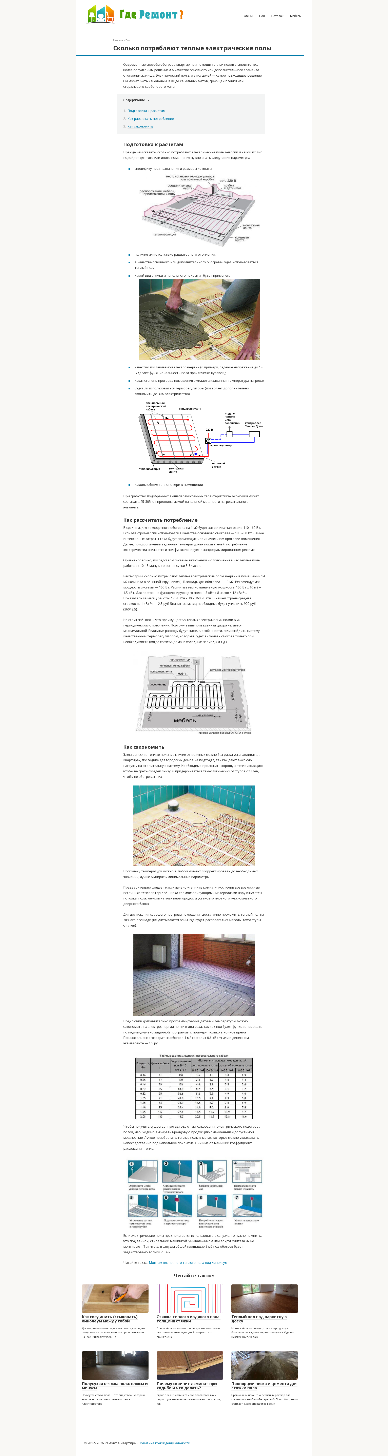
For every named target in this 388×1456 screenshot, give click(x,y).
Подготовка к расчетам (146, 111)
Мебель (295, 16)
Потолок (277, 16)
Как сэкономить (140, 126)
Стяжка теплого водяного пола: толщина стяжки (188, 1319)
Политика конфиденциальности (164, 1443)
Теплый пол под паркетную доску (259, 1319)
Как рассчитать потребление (151, 118)
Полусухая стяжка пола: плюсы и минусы (115, 1386)
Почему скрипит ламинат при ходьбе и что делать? (187, 1386)
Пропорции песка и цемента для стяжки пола (264, 1386)
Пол (262, 16)
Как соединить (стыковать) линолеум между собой (110, 1319)
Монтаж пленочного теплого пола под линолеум (188, 1262)
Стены (248, 16)
